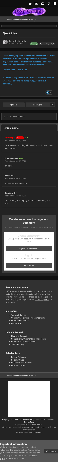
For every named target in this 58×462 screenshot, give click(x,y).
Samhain (9, 193)
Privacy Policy (28, 419)
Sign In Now (29, 265)
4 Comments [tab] (11, 127)
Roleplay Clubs (17, 360)
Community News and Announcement (28, 318)
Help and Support (19, 336)
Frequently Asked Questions (23, 341)
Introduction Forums (20, 320)
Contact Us (40, 419)
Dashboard (16, 323)
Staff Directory (17, 344)
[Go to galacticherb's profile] (5, 42)
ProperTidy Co (36, 425)
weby (7, 175)
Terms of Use (29, 422)
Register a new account (29, 248)
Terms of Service (18, 315)
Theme (17, 419)
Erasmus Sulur (11, 158)
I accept (52, 451)
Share (14, 105)
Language (6, 419)
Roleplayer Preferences (21, 362)
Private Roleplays (18, 357)
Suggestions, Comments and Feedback (28, 339)
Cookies (50, 419)
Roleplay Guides (18, 365)
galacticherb (19, 41)
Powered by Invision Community (29, 432)
